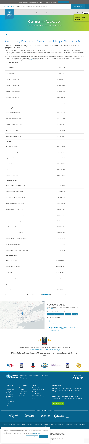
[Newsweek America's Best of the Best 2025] (33, 367)
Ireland (67, 414)
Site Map (44, 426)
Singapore (72, 414)
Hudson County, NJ (52, 314)
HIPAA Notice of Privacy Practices (18, 424)
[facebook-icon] (73, 378)
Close (86, 13)
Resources (55, 12)
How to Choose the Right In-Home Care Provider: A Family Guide (66, 394)
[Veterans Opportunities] (10, 367)
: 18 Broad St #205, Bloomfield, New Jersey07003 (66, 322)
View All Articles (58, 403)
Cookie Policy (22, 395)
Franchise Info (35, 391)
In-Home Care (9, 387)
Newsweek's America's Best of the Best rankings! (44, 350)
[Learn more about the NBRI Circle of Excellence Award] (78, 367)
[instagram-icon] (75, 378)
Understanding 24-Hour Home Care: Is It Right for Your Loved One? (67, 388)
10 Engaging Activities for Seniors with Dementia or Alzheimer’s (66, 396)
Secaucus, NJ (61, 314)
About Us (38, 12)
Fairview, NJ (68, 314)
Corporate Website (36, 393)
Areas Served (64, 12)
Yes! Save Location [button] (63, 2)
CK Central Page (35, 398)
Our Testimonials (23, 391)
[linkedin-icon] (78, 378)
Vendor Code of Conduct (38, 389)
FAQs (7, 405)
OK (43, 436)
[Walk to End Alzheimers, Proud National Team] (56, 366)
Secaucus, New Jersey (13, 34)
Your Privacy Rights (36, 395)
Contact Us (76, 12)
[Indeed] (80, 378)
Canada (76, 414)
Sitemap (21, 397)
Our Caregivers (9, 394)
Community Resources (36, 34)
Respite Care (9, 399)
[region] (25, 435)
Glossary (8, 403)
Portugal (67, 417)
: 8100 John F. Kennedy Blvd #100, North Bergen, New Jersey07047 (66, 329)
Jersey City (74, 314)
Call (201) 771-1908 (9, 6)
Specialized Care (10, 389)
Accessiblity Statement (37, 387)
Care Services (47, 12)
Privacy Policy (22, 393)
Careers (70, 12)
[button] (39, 13)
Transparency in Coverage (71, 424)
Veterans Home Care (10, 401)
